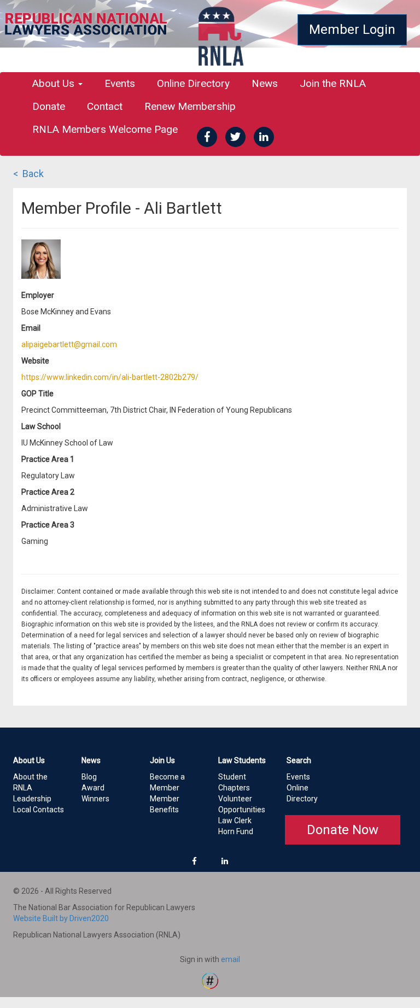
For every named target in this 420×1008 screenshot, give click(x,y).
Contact (104, 106)
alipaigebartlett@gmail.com (69, 344)
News (265, 83)
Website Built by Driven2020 (61, 918)
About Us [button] (54, 83)
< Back (28, 173)
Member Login (352, 29)
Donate (48, 106)
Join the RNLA (333, 83)
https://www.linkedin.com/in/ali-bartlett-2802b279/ (110, 377)
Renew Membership (190, 106)
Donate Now (342, 829)
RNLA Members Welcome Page (105, 129)
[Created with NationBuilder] (210, 980)
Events (119, 83)
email (230, 959)
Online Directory (193, 83)
